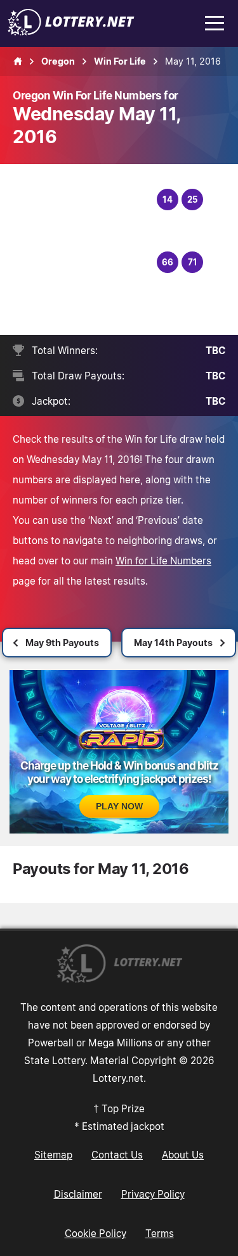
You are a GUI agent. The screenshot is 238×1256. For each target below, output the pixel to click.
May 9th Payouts (62, 643)
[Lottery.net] (71, 31)
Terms (159, 1233)
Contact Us (117, 1154)
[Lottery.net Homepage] (17, 61)
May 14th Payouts (173, 643)
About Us (183, 1154)
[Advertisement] (86, 249)
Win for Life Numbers (163, 560)
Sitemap (53, 1154)
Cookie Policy (95, 1233)
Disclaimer (78, 1194)
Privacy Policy (153, 1194)
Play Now (119, 806)
